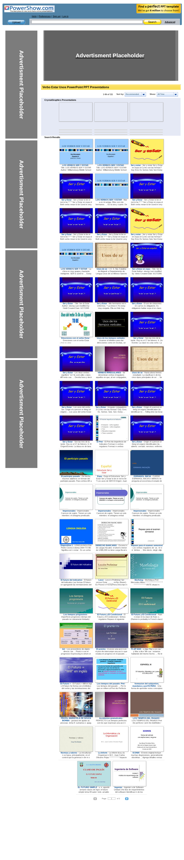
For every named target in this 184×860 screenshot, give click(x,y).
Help (34, 16)
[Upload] (16, 22)
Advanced (170, 22)
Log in (65, 16)
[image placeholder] (69, 111)
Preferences (44, 16)
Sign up (56, 16)
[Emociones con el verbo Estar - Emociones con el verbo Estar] (76, 336)
